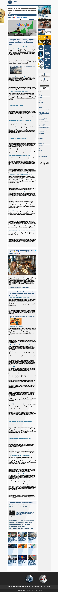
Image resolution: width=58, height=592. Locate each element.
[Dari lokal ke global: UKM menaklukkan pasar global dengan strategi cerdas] (22, 274)
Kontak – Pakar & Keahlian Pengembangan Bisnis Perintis (16, 586)
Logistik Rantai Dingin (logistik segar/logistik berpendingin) (44, 154)
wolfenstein (17, 514)
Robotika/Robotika (41, 102)
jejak (32, 586)
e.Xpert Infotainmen (47, 586)
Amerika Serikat (41, 145)
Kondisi (42, 586)
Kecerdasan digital (41, 138)
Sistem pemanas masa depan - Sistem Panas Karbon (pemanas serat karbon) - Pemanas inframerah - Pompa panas (44, 106)
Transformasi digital (41, 140)
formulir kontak (27, 586)
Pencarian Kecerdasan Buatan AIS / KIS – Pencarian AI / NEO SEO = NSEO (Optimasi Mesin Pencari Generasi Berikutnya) (44, 136)
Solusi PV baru (40, 97)
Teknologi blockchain (41, 133)
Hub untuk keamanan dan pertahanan (43, 148)
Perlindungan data (36, 586)
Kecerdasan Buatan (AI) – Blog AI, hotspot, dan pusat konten (44, 95)
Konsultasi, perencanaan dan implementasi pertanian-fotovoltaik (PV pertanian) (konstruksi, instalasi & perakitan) (44, 124)
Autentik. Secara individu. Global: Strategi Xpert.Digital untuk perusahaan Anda (19, 287)
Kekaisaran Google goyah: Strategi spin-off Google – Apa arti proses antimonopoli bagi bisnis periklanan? (22, 66)
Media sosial (40, 150)
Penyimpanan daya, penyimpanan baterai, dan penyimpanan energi (44, 131)
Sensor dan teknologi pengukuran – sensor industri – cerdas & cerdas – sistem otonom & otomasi (44, 116)
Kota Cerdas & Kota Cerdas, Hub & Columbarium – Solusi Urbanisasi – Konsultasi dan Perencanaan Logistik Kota (44, 113)
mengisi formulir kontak (28, 512)
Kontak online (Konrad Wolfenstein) (14, 15)
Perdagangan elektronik (41, 141)
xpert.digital (20, 514)
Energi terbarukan (41, 100)
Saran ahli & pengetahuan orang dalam (43, 156)
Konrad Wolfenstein (31, 19)
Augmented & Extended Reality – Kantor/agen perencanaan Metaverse (44, 119)
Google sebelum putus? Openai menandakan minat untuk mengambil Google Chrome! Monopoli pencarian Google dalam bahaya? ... (12, 539)
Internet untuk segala (41, 143)
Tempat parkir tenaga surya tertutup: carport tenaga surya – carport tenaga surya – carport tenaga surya (44, 128)
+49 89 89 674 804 (22, 513)
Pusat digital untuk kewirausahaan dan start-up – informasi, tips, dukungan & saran (44, 122)
